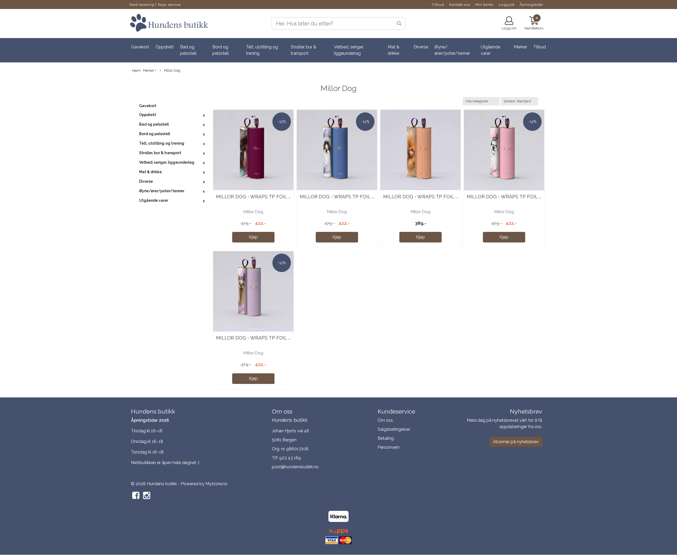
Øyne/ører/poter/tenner (452, 50)
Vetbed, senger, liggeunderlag (349, 50)
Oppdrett (164, 46)
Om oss (385, 420)
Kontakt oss (459, 4)
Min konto (484, 4)
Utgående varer (490, 50)
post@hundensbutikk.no (295, 466)
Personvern (389, 447)
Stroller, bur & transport (303, 50)
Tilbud (437, 4)
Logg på (506, 4)
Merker (520, 46)
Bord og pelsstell (220, 50)
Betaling (386, 438)
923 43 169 (290, 457)
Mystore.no (216, 483)
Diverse (421, 46)
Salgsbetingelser (394, 429)
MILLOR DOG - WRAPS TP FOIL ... (253, 196)
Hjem (136, 70)
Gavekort (140, 46)
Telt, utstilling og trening (262, 50)
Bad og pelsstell (188, 50)
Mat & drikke (393, 50)
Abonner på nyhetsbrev (516, 441)
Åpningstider (531, 4)
